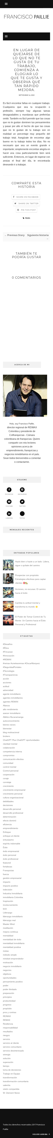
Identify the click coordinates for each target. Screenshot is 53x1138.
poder (5, 985)
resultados (8, 1031)
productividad (9, 1001)
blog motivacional (11, 732)
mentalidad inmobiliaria (13, 943)
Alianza (6, 705)
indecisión (7, 889)
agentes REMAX (10, 702)
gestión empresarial (12, 878)
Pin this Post (28, 210)
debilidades (8, 801)
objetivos (7, 974)
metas (6, 951)
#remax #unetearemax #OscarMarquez (21, 663)
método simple (10, 955)
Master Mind (9, 924)
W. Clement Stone (11, 1093)
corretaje (7, 782)
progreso (7, 1004)
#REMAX (7, 659)
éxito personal (9, 855)
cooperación (8, 774)
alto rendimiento (10, 709)
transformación (10, 1077)
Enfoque (7, 832)
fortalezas (7, 866)
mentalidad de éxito (12, 939)
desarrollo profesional (13, 813)
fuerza (6, 874)
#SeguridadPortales (12, 667)
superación (8, 1062)
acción (6, 678)
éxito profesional (10, 859)
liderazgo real (9, 920)
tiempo (6, 1066)
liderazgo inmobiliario (13, 916)
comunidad (8, 763)
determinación (9, 817)
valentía (6, 1085)
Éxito (5, 847)
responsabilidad (10, 1027)
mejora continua (10, 932)
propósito (7, 1008)
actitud (6, 686)
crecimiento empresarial (14, 790)
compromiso (8, 755)
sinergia (6, 1054)
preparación (8, 993)
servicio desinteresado (13, 1050)
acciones (7, 682)
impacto (6, 882)
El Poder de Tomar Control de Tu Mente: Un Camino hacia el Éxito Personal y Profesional (30, 621)
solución (7, 1058)
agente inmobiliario (12, 694)
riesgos (6, 1035)
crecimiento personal (12, 794)
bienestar (7, 728)
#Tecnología (8, 671)
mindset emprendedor (13, 958)
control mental (9, 767)
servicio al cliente (11, 1043)
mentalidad (8, 935)
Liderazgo (7, 912)
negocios (7, 970)
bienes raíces (9, 725)
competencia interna (12, 751)
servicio (6, 1039)
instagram (22, 494)
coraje (6, 778)
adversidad (8, 690)
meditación (8, 928)
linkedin (9, 518)
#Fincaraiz (8, 652)
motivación (8, 962)
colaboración (9, 748)
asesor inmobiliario (11, 713)
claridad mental (10, 744)
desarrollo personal (12, 809)
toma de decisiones (12, 1070)
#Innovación (8, 655)
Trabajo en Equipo (11, 1074)
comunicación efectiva (13, 759)
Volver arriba (40, 1134)
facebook (9, 494)
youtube (9, 506)
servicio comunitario (12, 1047)
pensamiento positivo (13, 981)
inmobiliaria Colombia (13, 897)
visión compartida (11, 1089)
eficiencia (7, 824)
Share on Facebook (27, 197)
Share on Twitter (28, 204)
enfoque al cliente (11, 836)
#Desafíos (7, 644)
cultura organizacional (13, 797)
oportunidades (9, 978)
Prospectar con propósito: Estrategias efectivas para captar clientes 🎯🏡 (30, 579)
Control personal (10, 771)
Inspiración (8, 901)
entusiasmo (8, 840)
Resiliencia (8, 1024)
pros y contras (9, 1012)
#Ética (6, 648)
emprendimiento (10, 828)
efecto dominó (9, 820)
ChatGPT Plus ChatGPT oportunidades (21, 740)
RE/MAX (7, 1016)
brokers (6, 736)
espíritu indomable (11, 843)
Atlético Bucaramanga (13, 717)
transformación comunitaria (15, 1081)
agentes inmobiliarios (13, 698)
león (5, 909)
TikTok (22, 518)
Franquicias (8, 870)
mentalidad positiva (12, 947)
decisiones (8, 805)
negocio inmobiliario (12, 966)
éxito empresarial (11, 851)
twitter (22, 506)
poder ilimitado (10, 989)
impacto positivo (10, 886)
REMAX (6, 1020)
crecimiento (8, 786)
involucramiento (10, 905)
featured (7, 863)
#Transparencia (10, 675)
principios (7, 997)
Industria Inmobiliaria (12, 893)
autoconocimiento (11, 721)
